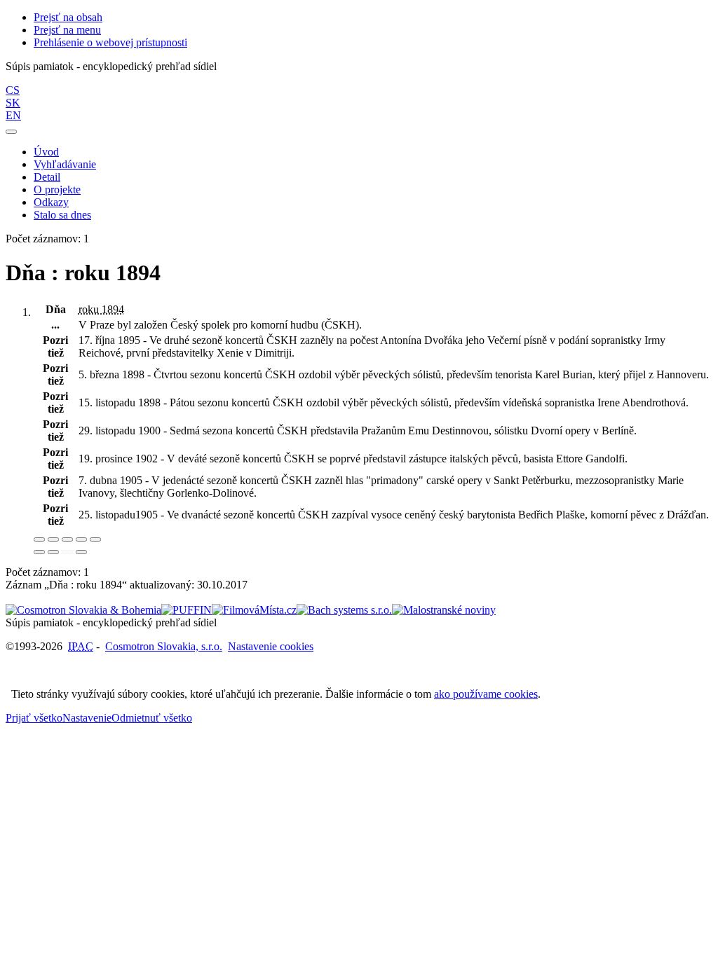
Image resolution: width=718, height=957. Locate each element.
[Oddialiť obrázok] (53, 539)
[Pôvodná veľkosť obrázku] (67, 539)
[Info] (95, 539)
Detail (47, 177)
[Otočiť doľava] (39, 552)
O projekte (57, 189)
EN (13, 115)
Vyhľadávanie (65, 164)
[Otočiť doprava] (53, 552)
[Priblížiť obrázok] (39, 539)
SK (13, 103)
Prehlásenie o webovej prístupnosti (110, 42)
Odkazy (51, 202)
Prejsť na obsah (68, 17)
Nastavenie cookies (270, 646)
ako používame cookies (486, 694)
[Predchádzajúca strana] (67, 552)
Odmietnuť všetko (151, 718)
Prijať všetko (34, 718)
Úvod (46, 152)
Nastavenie (86, 718)
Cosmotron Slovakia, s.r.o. (163, 646)
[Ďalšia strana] (81, 552)
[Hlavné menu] (11, 132)
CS (13, 90)
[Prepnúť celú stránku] (81, 539)
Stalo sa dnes (62, 215)
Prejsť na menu (67, 30)
